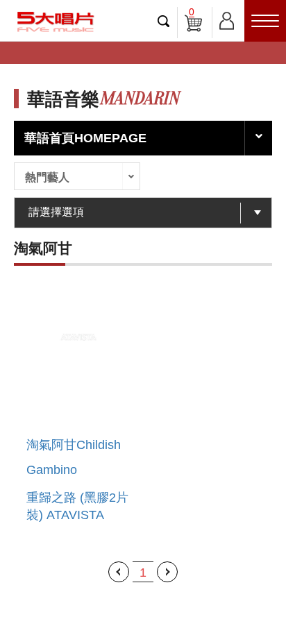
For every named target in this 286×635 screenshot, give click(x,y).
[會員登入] (226, 18)
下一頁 (167, 571)
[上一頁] (118, 571)
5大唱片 (55, 22)
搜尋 (163, 21)
